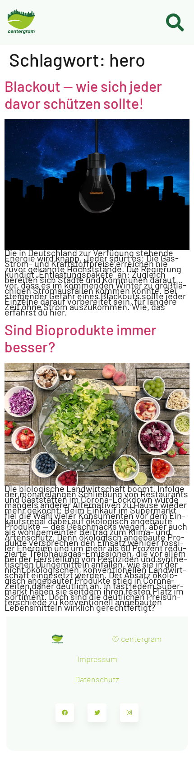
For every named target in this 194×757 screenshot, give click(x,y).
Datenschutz (97, 679)
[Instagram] (129, 712)
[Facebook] (64, 712)
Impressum (97, 659)
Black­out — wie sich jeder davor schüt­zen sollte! (83, 94)
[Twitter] (97, 712)
